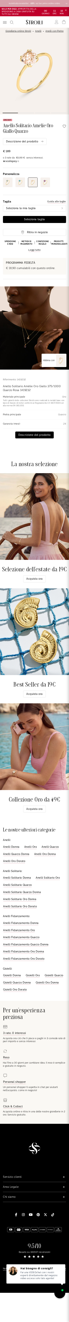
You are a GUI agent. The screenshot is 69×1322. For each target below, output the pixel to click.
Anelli (38, 31)
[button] (34, 246)
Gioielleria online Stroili (18, 31)
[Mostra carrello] (64, 22)
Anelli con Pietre (54, 31)
